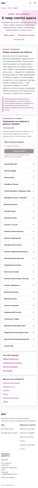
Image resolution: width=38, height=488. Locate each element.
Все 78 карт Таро (7, 429)
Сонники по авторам (27, 445)
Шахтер (5, 394)
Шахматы (6, 390)
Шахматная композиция (11, 383)
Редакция (4, 460)
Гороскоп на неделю (27, 433)
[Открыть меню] (35, 3)
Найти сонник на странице (14, 142)
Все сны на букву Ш (10, 367)
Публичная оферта (8, 477)
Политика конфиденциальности (9, 473)
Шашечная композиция (11, 398)
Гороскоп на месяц (26, 437)
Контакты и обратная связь (9, 469)
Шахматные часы (9, 387)
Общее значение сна (10, 359)
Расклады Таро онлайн (9, 433)
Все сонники (7, 371)
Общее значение (9, 35)
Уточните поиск (19, 151)
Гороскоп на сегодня (27, 429)
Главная (3, 8)
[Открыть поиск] (30, 3)
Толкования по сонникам (26, 35)
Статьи (22, 449)
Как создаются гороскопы (6, 464)
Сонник (10, 8)
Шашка (5, 402)
